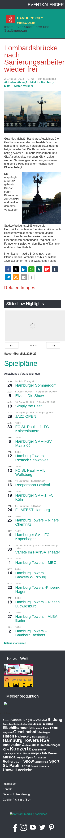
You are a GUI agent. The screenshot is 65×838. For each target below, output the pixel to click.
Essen (46, 728)
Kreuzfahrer (39, 749)
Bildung (54, 719)
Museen (53, 753)
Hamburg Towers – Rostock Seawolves (31, 458)
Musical (9, 757)
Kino (6, 749)
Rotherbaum (13, 761)
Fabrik (54, 727)
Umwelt (10, 770)
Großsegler (44, 732)
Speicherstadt (41, 762)
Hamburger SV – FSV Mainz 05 (33, 443)
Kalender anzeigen (15, 643)
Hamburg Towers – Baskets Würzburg (31, 575)
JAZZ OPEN (25, 416)
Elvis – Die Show (29, 395)
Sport (54, 761)
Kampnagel (52, 745)
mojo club (39, 753)
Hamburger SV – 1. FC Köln (34, 497)
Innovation (12, 745)
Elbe (30, 724)
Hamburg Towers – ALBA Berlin (36, 618)
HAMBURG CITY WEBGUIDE (30, 20)
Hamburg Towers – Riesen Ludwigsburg (37, 604)
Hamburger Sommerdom (36, 385)
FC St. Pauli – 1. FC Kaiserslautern (32, 429)
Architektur (33, 82)
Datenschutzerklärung (16, 794)
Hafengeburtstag (40, 737)
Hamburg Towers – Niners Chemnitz (37, 522)
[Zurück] (12, 345)
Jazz (26, 744)
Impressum (9, 783)
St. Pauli (11, 765)
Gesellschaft (25, 732)
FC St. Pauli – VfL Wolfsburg (30, 472)
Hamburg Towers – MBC (35, 562)
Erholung (37, 728)
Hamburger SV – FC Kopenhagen (32, 537)
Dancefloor (8, 724)
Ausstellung (20, 720)
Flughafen (7, 732)
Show (28, 761)
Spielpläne (20, 363)
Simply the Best (28, 406)
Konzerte (20, 749)
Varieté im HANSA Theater (37, 552)
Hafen (8, 736)
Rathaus (42, 758)
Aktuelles (10, 82)
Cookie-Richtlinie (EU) (17, 799)
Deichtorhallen (20, 724)
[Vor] (53, 345)
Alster (21, 82)
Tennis (25, 766)
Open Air (31, 757)
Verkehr (28, 86)
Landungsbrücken (12, 753)
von (33, 345)
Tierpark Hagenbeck (40, 766)
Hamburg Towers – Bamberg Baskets (31, 633)
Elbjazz (48, 723)
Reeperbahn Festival (32, 485)
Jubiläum (38, 745)
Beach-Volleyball (38, 720)
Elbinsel (37, 723)
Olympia (21, 758)
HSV (45, 740)
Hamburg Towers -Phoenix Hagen (37, 589)
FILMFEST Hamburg (32, 510)
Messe (27, 753)
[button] (8, 269)
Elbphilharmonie (17, 728)
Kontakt (7, 789)
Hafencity (23, 736)
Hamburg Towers (21, 740)
